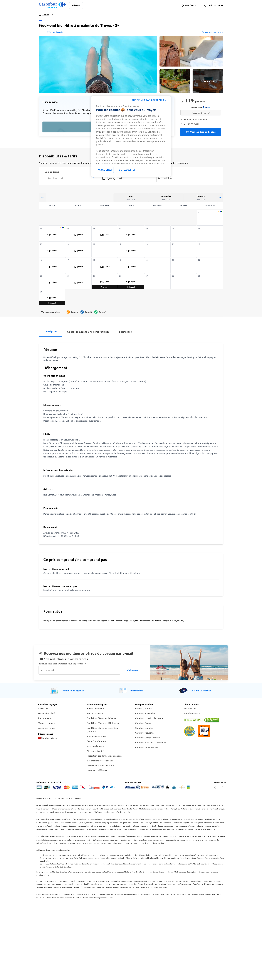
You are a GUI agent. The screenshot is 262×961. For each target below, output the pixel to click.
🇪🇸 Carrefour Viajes (47, 737)
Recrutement (44, 718)
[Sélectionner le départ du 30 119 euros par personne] (52, 297)
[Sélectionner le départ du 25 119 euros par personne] (105, 281)
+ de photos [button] (208, 80)
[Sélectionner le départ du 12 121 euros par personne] (131, 249)
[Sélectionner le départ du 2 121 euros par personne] (52, 233)
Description (50, 331)
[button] (98, 64)
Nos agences (190, 708)
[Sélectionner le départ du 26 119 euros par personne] (131, 281)
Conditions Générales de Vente (101, 718)
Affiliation (43, 708)
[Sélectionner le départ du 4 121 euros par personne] (105, 233)
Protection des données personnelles (104, 755)
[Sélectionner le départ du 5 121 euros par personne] (131, 233)
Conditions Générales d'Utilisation (103, 723)
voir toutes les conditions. (72, 798)
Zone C (102, 312)
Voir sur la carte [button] (55, 31)
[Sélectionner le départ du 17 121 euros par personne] (78, 265)
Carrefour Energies (144, 727)
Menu (77, 5)
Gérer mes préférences (97, 770)
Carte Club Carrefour (96, 741)
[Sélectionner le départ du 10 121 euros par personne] (78, 249)
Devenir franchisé (46, 713)
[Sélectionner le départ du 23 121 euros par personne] (52, 281)
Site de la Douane (95, 713)
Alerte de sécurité (95, 750)
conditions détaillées (156, 843)
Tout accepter (127, 169)
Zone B (88, 312)
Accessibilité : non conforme (100, 765)
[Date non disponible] (210, 217)
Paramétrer (104, 169)
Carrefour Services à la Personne (150, 742)
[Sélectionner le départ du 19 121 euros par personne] (131, 265)
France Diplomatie (95, 708)
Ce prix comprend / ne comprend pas (88, 331)
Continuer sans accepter (148, 99)
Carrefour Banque (143, 723)
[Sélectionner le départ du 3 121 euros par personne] (78, 233)
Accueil (45, 14)
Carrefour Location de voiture (149, 718)
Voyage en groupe (46, 723)
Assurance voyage (46, 727)
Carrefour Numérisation (146, 747)
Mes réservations (192, 713)
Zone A (74, 312)
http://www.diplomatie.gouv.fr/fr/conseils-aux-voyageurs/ (156, 620)
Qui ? (158, 171)
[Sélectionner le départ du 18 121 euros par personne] (105, 265)
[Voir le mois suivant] (219, 197)
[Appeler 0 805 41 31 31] (204, 720)
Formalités (125, 331)
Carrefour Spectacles (145, 713)
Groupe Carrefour (143, 708)
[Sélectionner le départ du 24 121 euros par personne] (78, 281)
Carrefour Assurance (145, 732)
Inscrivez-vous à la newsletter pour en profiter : (62, 663)
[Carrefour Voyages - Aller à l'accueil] (52, 5)
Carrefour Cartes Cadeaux (147, 737)
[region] (131, 136)
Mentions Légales (95, 746)
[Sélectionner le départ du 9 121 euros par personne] (52, 249)
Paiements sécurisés (96, 736)
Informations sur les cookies (100, 760)
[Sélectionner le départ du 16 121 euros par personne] (52, 265)
